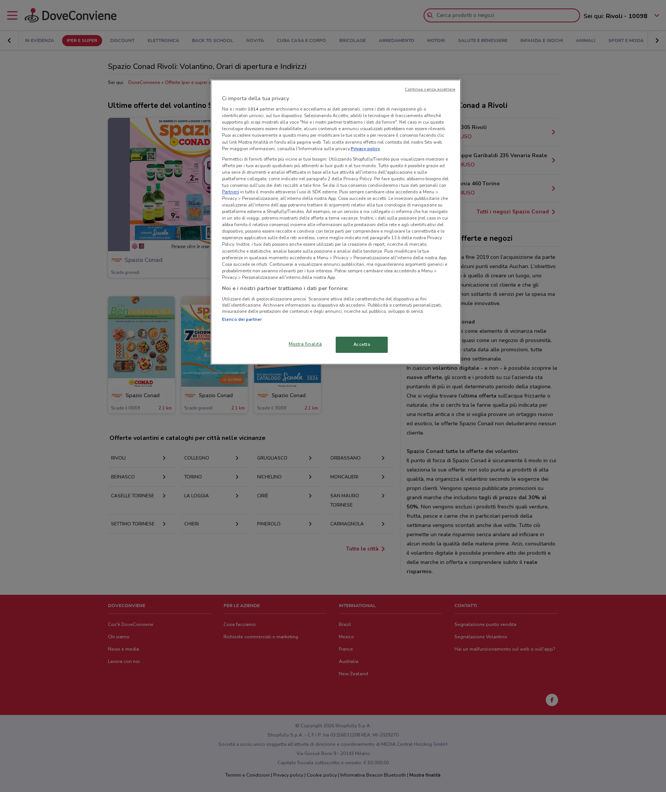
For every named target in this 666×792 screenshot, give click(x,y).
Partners (230, 192)
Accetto (361, 344)
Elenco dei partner (242, 319)
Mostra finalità (305, 344)
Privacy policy (365, 149)
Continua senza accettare (430, 89)
